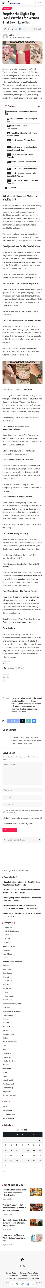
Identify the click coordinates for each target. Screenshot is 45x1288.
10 (5, 1150)
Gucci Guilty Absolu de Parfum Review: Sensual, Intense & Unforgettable (14, 1223)
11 (11, 1150)
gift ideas (15, 706)
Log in (4, 1107)
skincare (5, 1065)
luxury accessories (27, 706)
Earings (5, 958)
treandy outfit (7, 1080)
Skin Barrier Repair (9, 1061)
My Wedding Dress (9, 1042)
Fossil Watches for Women (30, 704)
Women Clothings (9, 1095)
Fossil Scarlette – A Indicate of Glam (21, 163)
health (5, 992)
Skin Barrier (6, 1057)
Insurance (6, 1007)
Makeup (5, 1030)
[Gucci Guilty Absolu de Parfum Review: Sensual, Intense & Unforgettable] (36, 1222)
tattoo (4, 1072)
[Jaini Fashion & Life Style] (14, 2)
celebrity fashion (8, 946)
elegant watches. (19, 698)
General (5, 977)
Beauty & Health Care (10, 931)
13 (22, 1150)
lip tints (5, 1019)
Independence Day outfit (11, 1004)
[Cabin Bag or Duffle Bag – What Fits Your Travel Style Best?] (36, 1237)
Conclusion (12, 188)
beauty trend (7, 935)
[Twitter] (24, 1266)
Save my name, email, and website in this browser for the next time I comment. (24, 812)
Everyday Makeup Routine (12, 962)
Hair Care (5, 985)
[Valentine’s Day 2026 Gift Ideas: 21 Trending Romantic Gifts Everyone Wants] (36, 1207)
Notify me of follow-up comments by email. (24, 818)
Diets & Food (7, 954)
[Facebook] (20, 1266)
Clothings (6, 950)
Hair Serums (7, 988)
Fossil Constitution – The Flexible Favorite (22, 181)
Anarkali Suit (7, 927)
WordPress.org (8, 1118)
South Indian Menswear (23, 622)
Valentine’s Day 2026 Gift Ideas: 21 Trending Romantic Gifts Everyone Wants (14, 1207)
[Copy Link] (16, 29)
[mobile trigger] (4, 2)
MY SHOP (7, 8)
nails (4, 1046)
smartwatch (16, 709)
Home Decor (7, 1000)
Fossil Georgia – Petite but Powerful (20, 155)
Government (7, 981)
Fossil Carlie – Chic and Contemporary (17, 127)
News (4, 1049)
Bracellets (6, 942)
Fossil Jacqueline (23, 701)
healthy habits (8, 996)
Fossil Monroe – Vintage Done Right (21, 141)
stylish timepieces (29, 709)
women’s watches (19, 711)
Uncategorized (8, 1084)
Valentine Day (7, 1088)
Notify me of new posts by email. (20, 824)
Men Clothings (8, 1034)
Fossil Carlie (31, 698)
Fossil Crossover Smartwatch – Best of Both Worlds (21, 174)
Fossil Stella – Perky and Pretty (24, 169)
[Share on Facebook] (8, 29)
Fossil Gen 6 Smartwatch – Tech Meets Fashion (22, 134)
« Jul (3, 1171)
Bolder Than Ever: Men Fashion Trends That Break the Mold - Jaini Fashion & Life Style (26, 740)
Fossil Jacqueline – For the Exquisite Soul (22, 120)
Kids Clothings (7, 1015)
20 (22, 1155)
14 (28, 1150)
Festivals (5, 965)
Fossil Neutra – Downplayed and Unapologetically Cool (22, 148)
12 (17, 1150)
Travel (5, 1076)
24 (5, 1160)
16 (39, 1150)
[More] (24, 29)
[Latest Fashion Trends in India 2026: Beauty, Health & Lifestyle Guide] (36, 1192)
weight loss (6, 1091)
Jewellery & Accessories (11, 1011)
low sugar (6, 1027)
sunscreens (6, 1069)
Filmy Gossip (7, 969)
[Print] (20, 29)
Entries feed (7, 1111)
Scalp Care (6, 1053)
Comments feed (8, 1114)
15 (34, 1150)
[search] (35, 3)
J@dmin (11, 35)
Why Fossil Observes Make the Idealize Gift (21, 112)
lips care (5, 1023)
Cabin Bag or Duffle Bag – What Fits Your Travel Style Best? (13, 1238)
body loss (6, 939)
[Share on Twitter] (12, 29)
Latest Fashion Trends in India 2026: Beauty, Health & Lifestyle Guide (15, 1192)
